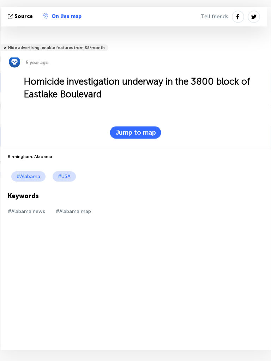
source (23, 16)
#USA (64, 176)
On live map (67, 16)
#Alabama (28, 176)
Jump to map (135, 132)
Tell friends (214, 16)
